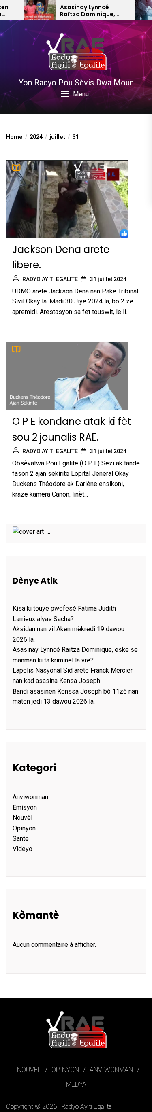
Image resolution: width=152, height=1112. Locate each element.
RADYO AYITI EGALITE (50, 279)
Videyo (22, 849)
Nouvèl (22, 817)
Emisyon (25, 807)
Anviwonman (30, 797)
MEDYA (76, 1084)
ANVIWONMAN (111, 1070)
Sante (21, 838)
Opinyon (24, 828)
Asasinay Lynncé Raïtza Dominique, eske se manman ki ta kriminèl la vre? (92, 11)
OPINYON (65, 1070)
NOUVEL (29, 1070)
